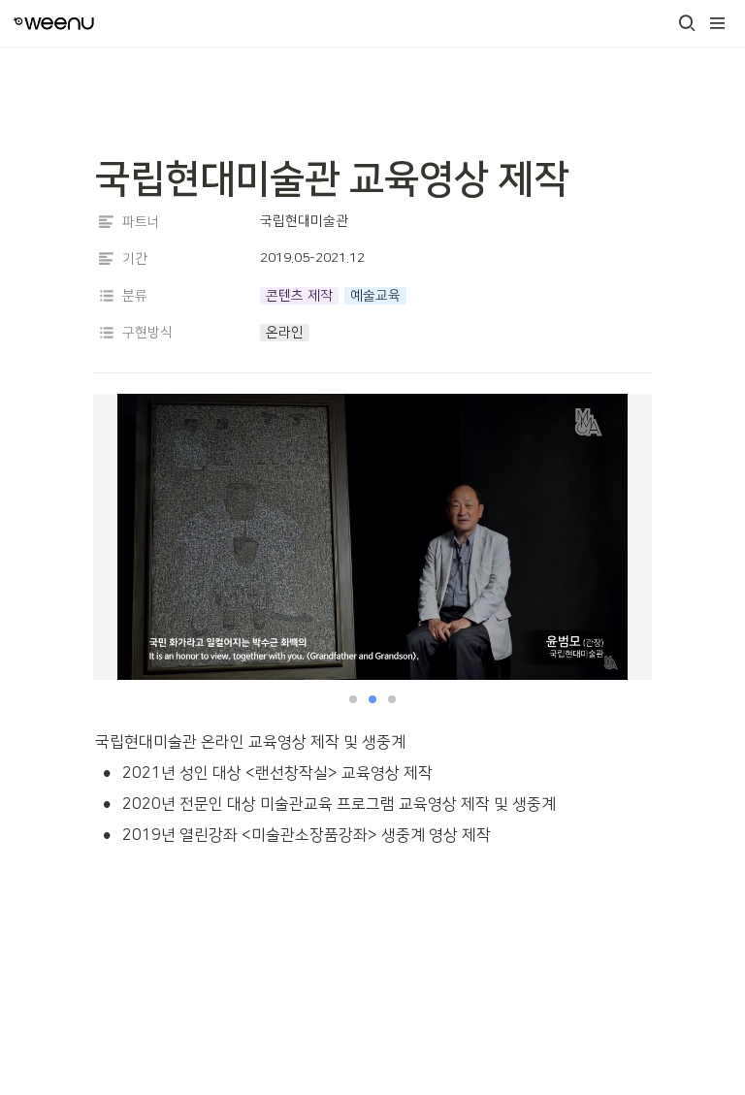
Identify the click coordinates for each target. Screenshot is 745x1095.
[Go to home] (54, 23)
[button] (686, 23)
